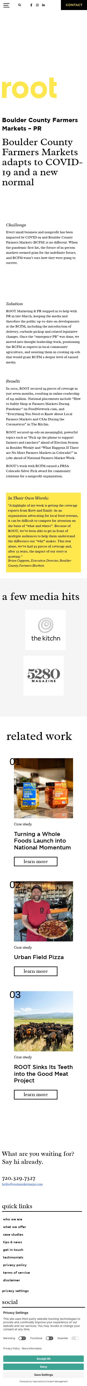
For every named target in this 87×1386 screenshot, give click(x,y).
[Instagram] (37, 5)
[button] (19, 5)
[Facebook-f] (31, 5)
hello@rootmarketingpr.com (22, 1184)
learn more (36, 861)
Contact (74, 5)
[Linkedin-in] (43, 5)
